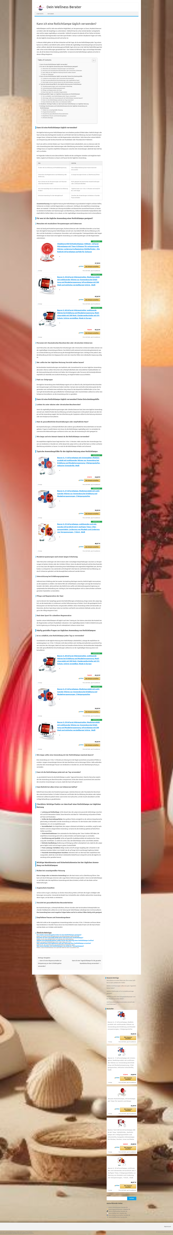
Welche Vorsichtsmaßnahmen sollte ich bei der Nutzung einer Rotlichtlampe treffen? (65, 940)
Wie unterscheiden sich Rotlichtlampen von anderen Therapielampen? (60, 946)
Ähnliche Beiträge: (48, 117)
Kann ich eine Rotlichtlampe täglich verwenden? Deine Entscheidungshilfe (61, 76)
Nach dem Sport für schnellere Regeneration (55, 92)
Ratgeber (51, 13)
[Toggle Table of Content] (93, 60)
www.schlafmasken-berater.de (118, 1211)
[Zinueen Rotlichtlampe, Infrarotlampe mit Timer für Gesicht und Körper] (122, 1091)
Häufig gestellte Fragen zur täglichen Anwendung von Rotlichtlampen (60, 94)
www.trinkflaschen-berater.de (118, 1217)
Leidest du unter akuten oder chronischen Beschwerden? (58, 78)
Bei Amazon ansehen (92, 266)
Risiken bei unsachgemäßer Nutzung (53, 110)
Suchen (109, 1195)
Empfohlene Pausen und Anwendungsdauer (55, 115)
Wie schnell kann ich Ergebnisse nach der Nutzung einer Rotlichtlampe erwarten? (64, 943)
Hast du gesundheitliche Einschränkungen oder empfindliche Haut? (61, 80)
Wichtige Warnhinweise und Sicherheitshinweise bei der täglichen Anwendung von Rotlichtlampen (63, 107)
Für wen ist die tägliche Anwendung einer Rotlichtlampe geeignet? (59, 66)
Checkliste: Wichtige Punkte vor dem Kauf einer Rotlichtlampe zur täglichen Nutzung (64, 103)
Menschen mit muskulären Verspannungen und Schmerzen (58, 68)
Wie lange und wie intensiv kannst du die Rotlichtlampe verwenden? (61, 82)
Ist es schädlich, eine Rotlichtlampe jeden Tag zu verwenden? (59, 96)
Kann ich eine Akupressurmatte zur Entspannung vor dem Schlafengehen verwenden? (49, 963)
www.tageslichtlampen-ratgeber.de (119, 1209)
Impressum (167, 1226)
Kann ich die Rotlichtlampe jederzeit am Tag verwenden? (58, 100)
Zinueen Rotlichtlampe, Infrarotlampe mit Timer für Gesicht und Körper (121, 1100)
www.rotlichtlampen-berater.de (118, 1207)
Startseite (40, 13)
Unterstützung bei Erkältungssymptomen (54, 88)
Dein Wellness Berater (64, 7)
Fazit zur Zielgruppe (48, 74)
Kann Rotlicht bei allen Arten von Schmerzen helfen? (57, 101)
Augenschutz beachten (49, 111)
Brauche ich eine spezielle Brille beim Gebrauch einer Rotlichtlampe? (60, 937)
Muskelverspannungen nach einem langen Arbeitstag (57, 86)
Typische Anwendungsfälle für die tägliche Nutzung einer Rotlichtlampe (60, 84)
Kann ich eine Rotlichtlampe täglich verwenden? (53, 64)
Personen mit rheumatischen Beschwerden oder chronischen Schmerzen (62, 70)
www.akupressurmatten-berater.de (119, 1215)
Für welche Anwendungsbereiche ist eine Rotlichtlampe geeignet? (59, 935)
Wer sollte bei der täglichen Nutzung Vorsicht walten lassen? (59, 72)
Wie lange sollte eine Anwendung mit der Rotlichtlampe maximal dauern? (63, 98)
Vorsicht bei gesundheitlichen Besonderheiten (55, 113)
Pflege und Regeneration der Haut (52, 90)
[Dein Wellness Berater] (40, 11)
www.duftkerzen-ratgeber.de (118, 1213)
